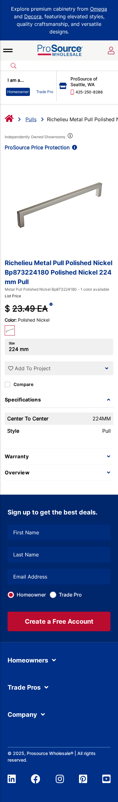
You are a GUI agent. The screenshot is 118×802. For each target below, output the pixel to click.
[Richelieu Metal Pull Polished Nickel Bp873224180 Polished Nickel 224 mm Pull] (59, 204)
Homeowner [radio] (18, 91)
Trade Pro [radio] (44, 91)
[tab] (59, 399)
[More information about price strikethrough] (51, 308)
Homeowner (31, 594)
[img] (69, 137)
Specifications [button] (23, 399)
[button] (8, 50)
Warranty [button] (17, 456)
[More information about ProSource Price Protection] (73, 147)
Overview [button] (17, 472)
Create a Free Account (59, 621)
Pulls (31, 119)
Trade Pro (70, 594)
